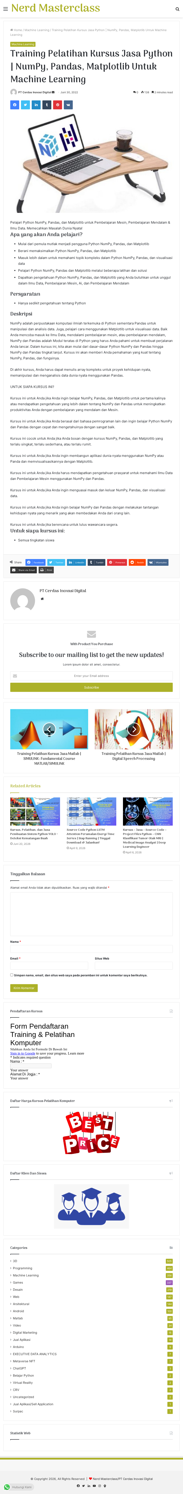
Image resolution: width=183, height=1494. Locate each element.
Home (17, 30)
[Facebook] (14, 104)
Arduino (18, 1347)
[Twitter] (25, 104)
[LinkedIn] (36, 104)
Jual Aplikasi (21, 1339)
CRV (16, 1390)
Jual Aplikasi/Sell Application (33, 1404)
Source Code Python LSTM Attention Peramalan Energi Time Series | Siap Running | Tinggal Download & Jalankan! (90, 836)
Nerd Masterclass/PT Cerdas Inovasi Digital (123, 1479)
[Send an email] (53, 92)
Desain (18, 1289)
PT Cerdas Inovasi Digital (34, 92)
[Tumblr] (46, 104)
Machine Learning (37, 30)
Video (17, 1325)
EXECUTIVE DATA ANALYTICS (35, 1354)
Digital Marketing (25, 1332)
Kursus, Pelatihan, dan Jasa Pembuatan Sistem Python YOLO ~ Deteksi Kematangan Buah (34, 834)
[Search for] (177, 10)
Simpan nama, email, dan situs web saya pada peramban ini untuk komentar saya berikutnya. (81, 975)
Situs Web (102, 958)
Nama (15, 941)
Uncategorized (23, 1397)
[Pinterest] (57, 104)
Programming (22, 1268)
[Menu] (5, 10)
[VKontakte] (68, 104)
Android (18, 1311)
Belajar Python (23, 1375)
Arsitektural (21, 1304)
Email (15, 958)
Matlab (18, 1318)
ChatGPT (19, 1368)
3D (15, 1261)
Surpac (18, 1411)
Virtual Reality (23, 1382)
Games (18, 1282)
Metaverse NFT (24, 1361)
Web (16, 1297)
